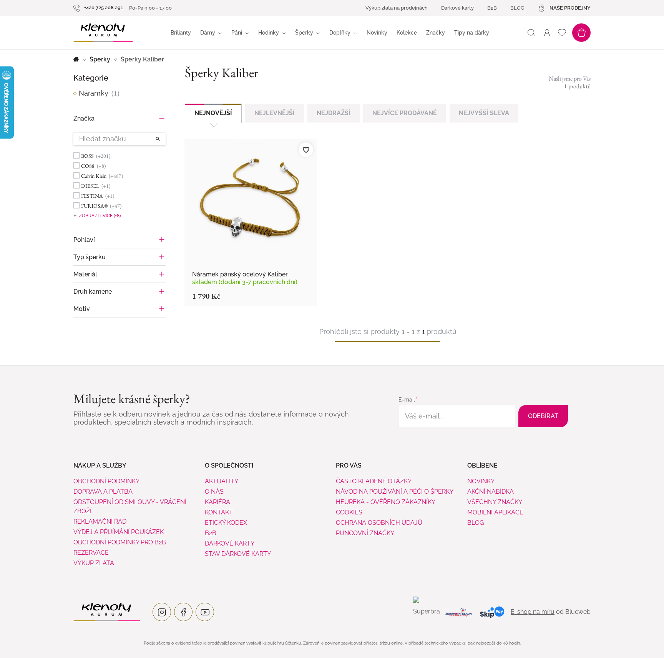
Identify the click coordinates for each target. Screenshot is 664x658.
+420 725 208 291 (103, 7)
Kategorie (90, 78)
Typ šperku (89, 257)
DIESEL (95, 185)
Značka (84, 118)
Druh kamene (92, 291)
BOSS (95, 155)
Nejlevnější (274, 113)
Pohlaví (84, 239)
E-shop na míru (532, 611)
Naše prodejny (570, 8)
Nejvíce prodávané (404, 113)
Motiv (81, 308)
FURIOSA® (101, 205)
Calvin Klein (102, 175)
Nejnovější (213, 113)
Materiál (85, 274)
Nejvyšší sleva (484, 113)
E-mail (406, 400)
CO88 (93, 165)
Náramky (99, 93)
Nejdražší (333, 113)
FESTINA (97, 195)
